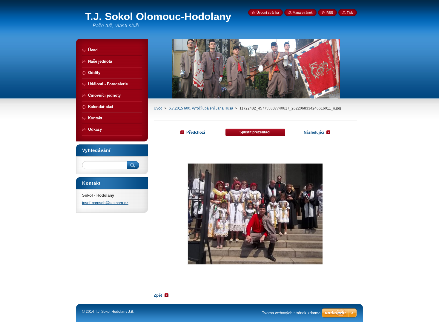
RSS (329, 12)
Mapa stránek (303, 12)
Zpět (158, 295)
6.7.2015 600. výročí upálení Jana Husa (201, 108)
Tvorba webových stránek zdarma (291, 313)
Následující (314, 132)
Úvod (158, 108)
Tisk (350, 12)
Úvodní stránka (268, 12)
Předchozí (195, 132)
